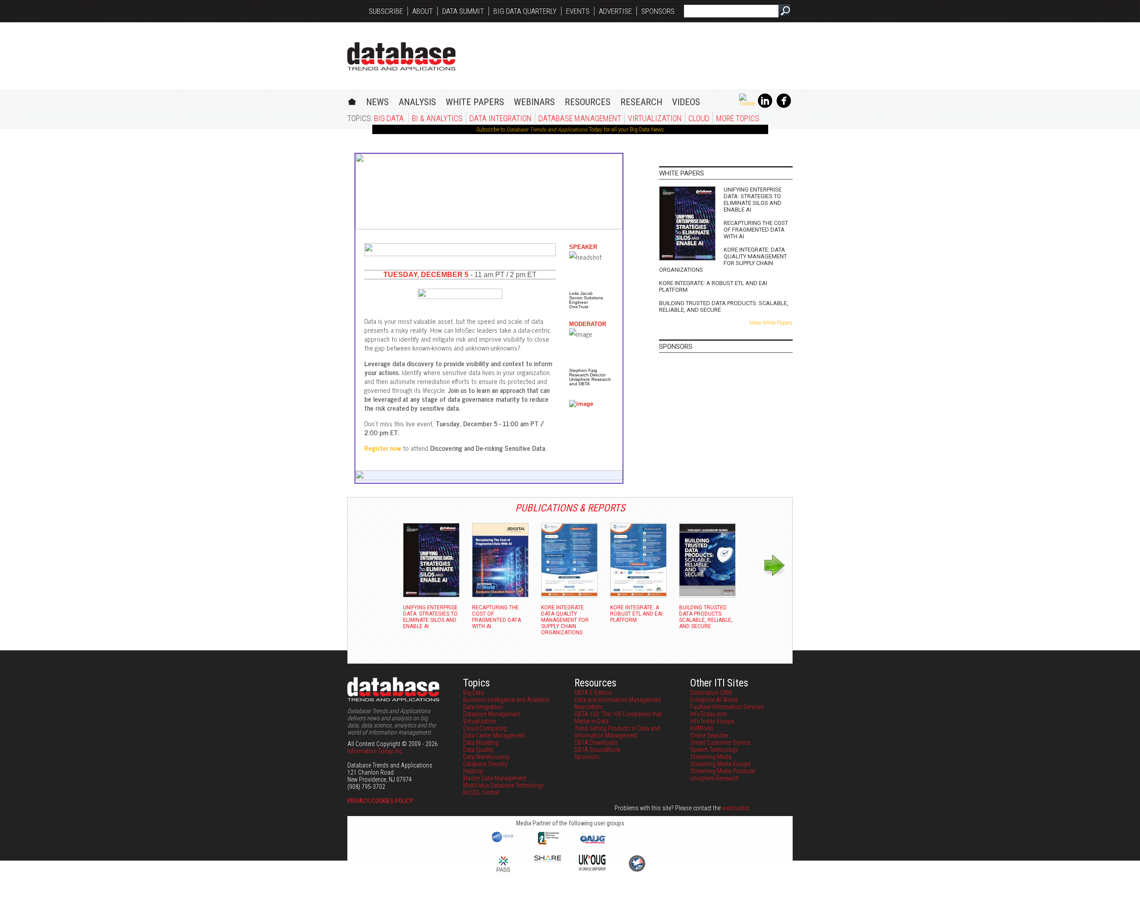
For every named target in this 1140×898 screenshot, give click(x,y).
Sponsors (658, 11)
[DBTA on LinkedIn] (765, 106)
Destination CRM (711, 692)
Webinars (534, 102)
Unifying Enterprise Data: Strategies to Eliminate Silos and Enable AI (753, 199)
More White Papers (771, 323)
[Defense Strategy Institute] (637, 870)
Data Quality (478, 749)
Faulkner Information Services (727, 706)
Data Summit (463, 11)
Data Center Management (494, 735)
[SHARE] (547, 860)
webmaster (735, 808)
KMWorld (701, 728)
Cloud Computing (485, 728)
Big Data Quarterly (525, 11)
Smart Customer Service (720, 742)
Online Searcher (709, 735)
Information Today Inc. (375, 751)
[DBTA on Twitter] (747, 104)
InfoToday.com (708, 714)
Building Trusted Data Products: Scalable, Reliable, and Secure (723, 306)
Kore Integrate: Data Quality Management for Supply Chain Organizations (723, 259)
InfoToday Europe (712, 721)
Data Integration (500, 118)
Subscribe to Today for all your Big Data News (570, 130)
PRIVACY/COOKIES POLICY (380, 800)
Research (641, 102)
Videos (686, 102)
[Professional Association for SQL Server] (503, 872)
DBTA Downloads (596, 742)
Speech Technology (714, 749)
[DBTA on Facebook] (784, 106)
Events (578, 11)
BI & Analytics (437, 118)
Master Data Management (494, 778)
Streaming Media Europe (720, 763)
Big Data (389, 118)
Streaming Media (711, 756)
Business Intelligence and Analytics (506, 699)
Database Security (485, 763)
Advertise (615, 11)
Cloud (698, 118)
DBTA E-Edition (593, 692)
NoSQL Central (481, 792)
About (422, 11)
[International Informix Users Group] (548, 843)
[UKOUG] (592, 868)
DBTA (401, 56)
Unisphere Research (714, 778)
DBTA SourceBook (597, 749)
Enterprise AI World (713, 699)
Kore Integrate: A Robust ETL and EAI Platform (713, 286)
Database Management (579, 118)
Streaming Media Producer (722, 771)
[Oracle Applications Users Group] (592, 843)
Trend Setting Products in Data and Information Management (617, 732)
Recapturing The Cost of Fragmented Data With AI (756, 230)
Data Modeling (481, 742)
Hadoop (473, 771)
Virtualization (655, 118)
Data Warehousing (486, 756)
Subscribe (386, 11)
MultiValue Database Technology (503, 785)
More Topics (737, 118)
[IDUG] (503, 841)
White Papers (475, 102)
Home (352, 100)
